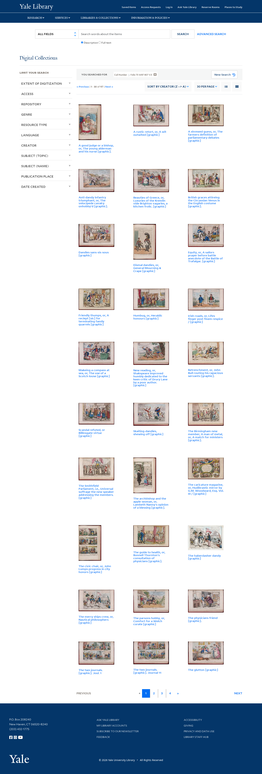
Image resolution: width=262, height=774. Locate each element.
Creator (29, 145)
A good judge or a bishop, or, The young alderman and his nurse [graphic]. (96, 148)
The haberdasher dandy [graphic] (204, 557)
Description (91, 42)
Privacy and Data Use (199, 731)
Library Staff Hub (196, 737)
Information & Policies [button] (149, 18)
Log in (169, 7)
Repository (31, 104)
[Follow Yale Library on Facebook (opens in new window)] (10, 737)
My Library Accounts (112, 725)
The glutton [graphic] (203, 670)
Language (30, 135)
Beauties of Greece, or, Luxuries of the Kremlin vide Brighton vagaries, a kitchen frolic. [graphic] (150, 202)
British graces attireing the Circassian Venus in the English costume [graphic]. (204, 202)
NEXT (238, 693)
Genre (26, 114)
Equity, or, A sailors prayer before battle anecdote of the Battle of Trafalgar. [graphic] (205, 256)
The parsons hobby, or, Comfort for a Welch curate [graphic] (149, 621)
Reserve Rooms (211, 7)
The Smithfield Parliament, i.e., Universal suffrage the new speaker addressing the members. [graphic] (96, 491)
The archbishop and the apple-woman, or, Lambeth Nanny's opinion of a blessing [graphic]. (150, 503)
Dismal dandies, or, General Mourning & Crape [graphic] (147, 268)
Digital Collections (38, 58)
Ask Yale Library (187, 7)
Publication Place (37, 176)
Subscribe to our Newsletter (118, 731)
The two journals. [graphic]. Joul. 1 (91, 671)
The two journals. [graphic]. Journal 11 (147, 671)
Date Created (33, 186)
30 (205, 86)
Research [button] (34, 18)
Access (27, 94)
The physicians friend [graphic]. (203, 619)
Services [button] (61, 18)
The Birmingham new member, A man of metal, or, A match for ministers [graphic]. (205, 435)
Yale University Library (36, 6)
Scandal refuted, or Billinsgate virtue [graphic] (92, 433)
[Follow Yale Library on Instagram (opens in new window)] (15, 737)
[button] (182, 34)
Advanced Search (211, 34)
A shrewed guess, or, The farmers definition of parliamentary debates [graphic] (205, 136)
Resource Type (34, 125)
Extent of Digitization (41, 83)
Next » (109, 86)
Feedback (103, 737)
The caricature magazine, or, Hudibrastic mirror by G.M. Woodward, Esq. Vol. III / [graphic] (206, 489)
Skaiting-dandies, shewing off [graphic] (148, 432)
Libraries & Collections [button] (99, 18)
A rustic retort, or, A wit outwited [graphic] (149, 133)
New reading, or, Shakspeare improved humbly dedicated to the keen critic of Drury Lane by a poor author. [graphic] (150, 377)
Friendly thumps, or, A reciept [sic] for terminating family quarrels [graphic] (94, 319)
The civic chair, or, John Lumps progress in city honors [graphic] (95, 569)
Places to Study (233, 7)
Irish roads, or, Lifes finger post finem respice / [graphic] (205, 319)
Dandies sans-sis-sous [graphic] (94, 253)
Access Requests (151, 7)
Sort (166, 86)
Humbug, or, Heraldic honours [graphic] (147, 317)
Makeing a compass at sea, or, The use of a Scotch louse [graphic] (94, 373)
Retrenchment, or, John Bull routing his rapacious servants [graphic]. (205, 373)
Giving (188, 725)
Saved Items (129, 7)
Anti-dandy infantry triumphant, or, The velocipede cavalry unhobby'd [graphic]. (93, 202)
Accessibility (193, 719)
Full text (106, 42)
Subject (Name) (35, 166)
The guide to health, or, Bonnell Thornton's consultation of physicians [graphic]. (149, 556)
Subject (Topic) (34, 156)
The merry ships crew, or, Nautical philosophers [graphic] (96, 619)
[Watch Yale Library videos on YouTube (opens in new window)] (20, 737)
